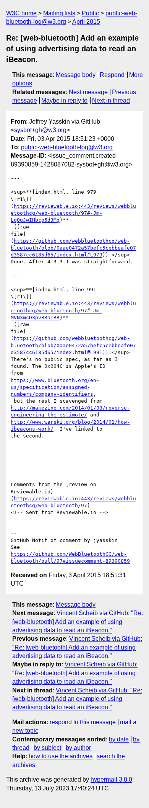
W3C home (21, 13)
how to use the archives (60, 756)
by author (78, 747)
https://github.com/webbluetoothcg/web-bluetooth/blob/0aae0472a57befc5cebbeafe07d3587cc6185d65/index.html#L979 (73, 248)
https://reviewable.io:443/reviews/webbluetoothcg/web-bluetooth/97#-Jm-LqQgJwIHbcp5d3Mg (73, 213)
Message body (76, 75)
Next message (88, 92)
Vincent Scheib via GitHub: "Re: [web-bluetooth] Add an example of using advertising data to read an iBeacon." (77, 621)
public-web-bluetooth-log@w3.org (67, 147)
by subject (47, 747)
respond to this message (83, 722)
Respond (112, 75)
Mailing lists (59, 13)
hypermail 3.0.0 (111, 779)
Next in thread (111, 100)
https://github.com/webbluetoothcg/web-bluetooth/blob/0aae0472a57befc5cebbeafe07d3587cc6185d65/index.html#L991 (73, 345)
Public (90, 13)
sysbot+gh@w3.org (40, 130)
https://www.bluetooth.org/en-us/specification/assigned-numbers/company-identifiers (55, 387)
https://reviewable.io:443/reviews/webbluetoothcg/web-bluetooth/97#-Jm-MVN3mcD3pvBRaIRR (73, 310)
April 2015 (86, 21)
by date (119, 739)
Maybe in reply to (64, 100)
